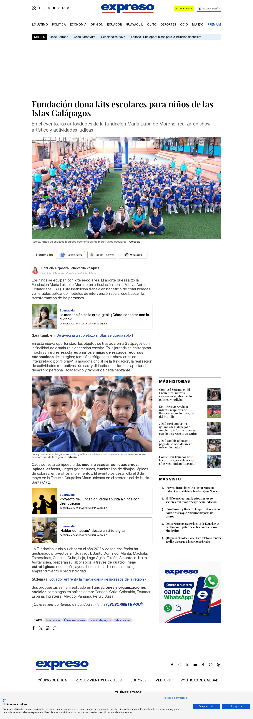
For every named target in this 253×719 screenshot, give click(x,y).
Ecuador (114, 24)
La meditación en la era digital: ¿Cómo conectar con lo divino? (104, 317)
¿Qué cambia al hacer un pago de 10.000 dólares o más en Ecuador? (175, 444)
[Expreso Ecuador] (62, 669)
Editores (139, 680)
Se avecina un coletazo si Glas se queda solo (93, 335)
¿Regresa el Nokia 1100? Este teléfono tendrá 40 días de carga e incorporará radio (193, 539)
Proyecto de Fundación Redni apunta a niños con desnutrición (99, 501)
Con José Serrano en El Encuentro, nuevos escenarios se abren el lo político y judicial (175, 394)
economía (78, 24)
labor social (122, 620)
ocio (184, 24)
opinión (97, 24)
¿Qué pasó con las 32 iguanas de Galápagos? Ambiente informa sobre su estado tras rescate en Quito (178, 428)
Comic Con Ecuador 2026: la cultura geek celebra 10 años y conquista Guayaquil (177, 460)
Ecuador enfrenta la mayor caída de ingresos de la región (96, 579)
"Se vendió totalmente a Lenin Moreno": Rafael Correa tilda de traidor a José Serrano (193, 489)
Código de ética (52, 680)
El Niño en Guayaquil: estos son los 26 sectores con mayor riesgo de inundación (191, 500)
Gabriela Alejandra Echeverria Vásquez (70, 268)
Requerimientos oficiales (99, 680)
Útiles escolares (74, 620)
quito (152, 24)
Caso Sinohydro (85, 37)
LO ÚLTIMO (40, 24)
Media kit (163, 680)
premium (214, 24)
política (59, 24)
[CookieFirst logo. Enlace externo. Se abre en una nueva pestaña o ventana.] (4, 700)
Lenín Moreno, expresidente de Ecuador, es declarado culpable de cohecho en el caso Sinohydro (192, 527)
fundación (53, 620)
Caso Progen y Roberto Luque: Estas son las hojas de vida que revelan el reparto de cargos (193, 512)
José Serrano (59, 37)
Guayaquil (134, 24)
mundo (198, 24)
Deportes (168, 24)
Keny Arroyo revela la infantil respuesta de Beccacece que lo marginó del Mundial (176, 411)
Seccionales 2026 (113, 37)
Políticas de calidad (200, 680)
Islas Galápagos (100, 620)
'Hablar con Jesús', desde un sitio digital (92, 531)
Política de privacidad (175, 697)
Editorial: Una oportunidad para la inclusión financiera (166, 37)
